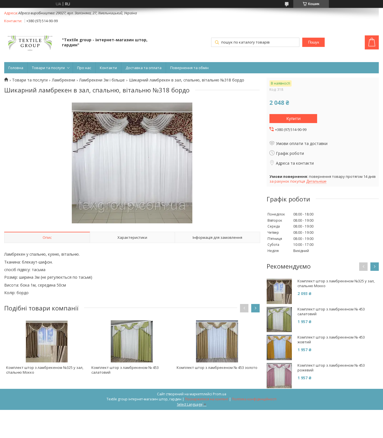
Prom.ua (219, 394)
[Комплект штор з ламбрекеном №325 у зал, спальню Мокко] (46, 341)
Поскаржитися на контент (206, 399)
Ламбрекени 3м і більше (102, 80)
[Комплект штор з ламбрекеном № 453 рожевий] (279, 375)
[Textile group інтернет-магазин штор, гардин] (30, 42)
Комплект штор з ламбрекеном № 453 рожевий (331, 368)
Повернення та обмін (189, 67)
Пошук (313, 42)
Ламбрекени (63, 80)
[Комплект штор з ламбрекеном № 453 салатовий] (131, 341)
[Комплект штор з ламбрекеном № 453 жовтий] (279, 347)
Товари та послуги (48, 67)
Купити (293, 118)
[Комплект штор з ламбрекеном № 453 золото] (217, 341)
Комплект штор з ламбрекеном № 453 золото (217, 367)
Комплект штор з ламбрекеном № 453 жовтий (331, 339)
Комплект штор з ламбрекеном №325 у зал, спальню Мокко (44, 370)
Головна (15, 67)
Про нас (84, 67)
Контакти (108, 67)
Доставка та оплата (143, 67)
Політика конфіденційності (254, 399)
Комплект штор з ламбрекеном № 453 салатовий (125, 370)
